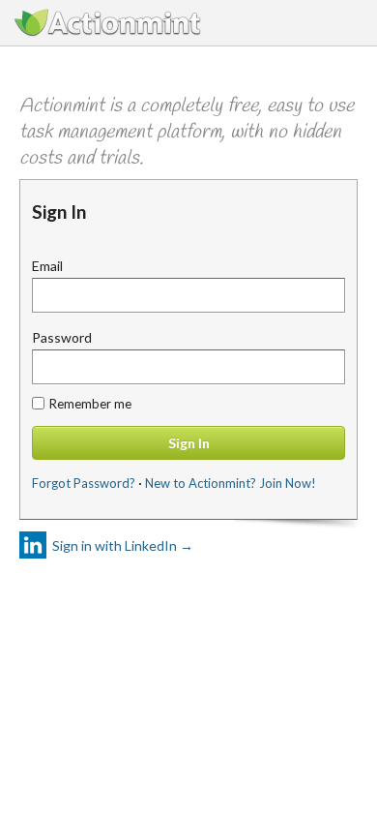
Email (47, 265)
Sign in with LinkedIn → (122, 545)
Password (62, 337)
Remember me (90, 403)
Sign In (189, 443)
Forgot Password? (83, 483)
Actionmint (109, 22)
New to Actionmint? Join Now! (230, 483)
